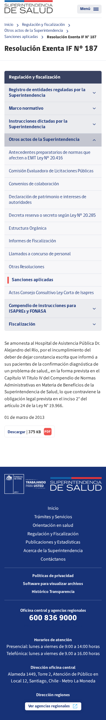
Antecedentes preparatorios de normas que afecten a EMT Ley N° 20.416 (49, 155)
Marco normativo (26, 108)
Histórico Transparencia (53, 592)
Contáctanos (53, 559)
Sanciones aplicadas (21, 37)
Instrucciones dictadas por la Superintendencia (38, 124)
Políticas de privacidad (53, 576)
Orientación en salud (53, 525)
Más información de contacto (53, 626)
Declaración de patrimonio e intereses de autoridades (47, 200)
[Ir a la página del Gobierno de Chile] (25, 484)
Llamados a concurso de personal (40, 254)
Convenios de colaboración (34, 184)
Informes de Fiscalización (32, 241)
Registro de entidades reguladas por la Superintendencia (47, 93)
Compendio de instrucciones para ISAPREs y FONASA (42, 309)
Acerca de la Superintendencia (53, 550)
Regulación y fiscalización (43, 25)
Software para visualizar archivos (53, 584)
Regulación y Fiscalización (53, 534)
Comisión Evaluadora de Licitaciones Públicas (51, 171)
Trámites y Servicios (53, 517)
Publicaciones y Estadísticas (53, 542)
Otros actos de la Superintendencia (33, 31)
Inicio (8, 25)
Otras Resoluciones (26, 267)
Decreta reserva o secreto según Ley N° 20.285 (52, 215)
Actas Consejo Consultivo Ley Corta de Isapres (51, 293)
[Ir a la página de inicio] (28, 7)
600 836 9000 (53, 618)
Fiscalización (22, 324)
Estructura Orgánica (28, 228)
